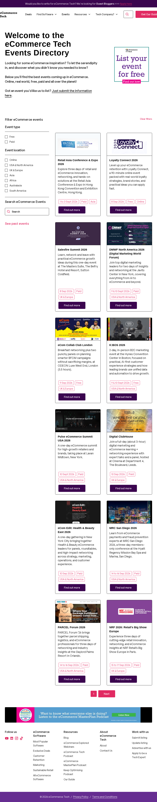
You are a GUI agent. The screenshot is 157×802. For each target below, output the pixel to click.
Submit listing (139, 737)
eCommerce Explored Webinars (76, 744)
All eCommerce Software (42, 777)
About (103, 745)
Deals (28, 14)
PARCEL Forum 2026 (71, 627)
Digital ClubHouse (121, 436)
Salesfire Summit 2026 (72, 249)
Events (66, 14)
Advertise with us (141, 748)
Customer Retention (38, 757)
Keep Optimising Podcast (73, 772)
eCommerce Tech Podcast (74, 754)
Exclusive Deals (41, 750)
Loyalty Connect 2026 (123, 160)
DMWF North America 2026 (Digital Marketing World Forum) (126, 253)
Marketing (38, 764)
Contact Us (106, 750)
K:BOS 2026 (117, 345)
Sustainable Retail (43, 770)
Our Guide (69, 779)
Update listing (139, 742)
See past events (17, 223)
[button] (46, 14)
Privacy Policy (80, 796)
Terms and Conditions (104, 796)
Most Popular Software (40, 743)
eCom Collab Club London (75, 345)
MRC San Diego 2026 (123, 528)
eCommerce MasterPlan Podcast (75, 763)
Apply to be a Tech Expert (139, 755)
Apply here (126, 3)
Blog (66, 737)
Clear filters (146, 119)
